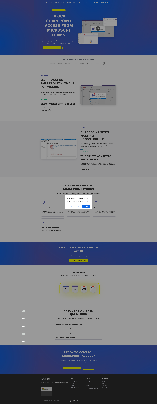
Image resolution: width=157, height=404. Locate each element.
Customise (71, 206)
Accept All (86, 206)
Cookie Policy (76, 202)
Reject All (78, 206)
